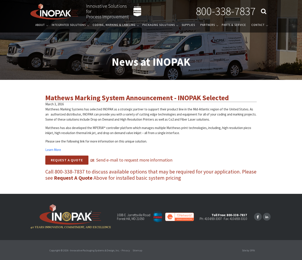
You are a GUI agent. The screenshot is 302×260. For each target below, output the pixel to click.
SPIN (252, 250)
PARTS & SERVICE (234, 25)
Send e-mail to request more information (134, 160)
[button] (41, 25)
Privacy (126, 250)
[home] (54, 11)
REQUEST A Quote (67, 160)
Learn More (53, 150)
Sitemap (137, 250)
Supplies (188, 25)
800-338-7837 (226, 11)
